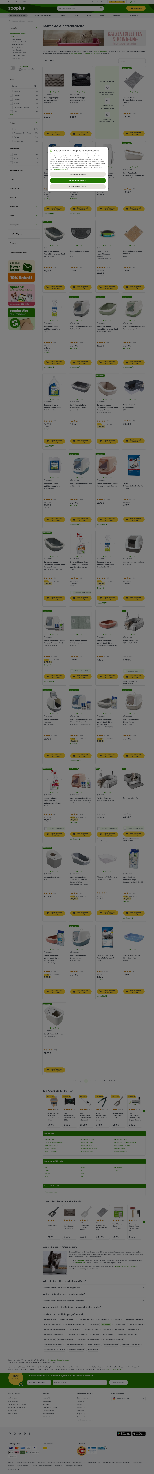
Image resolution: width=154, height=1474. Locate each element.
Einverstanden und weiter (77, 180)
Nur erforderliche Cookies (78, 187)
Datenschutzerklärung (60, 169)
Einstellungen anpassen (78, 174)
